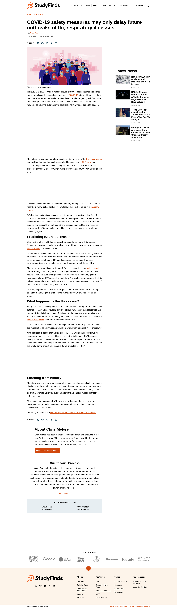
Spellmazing (119, 589)
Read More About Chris (47, 450)
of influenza (86, 162)
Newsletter (123, 5)
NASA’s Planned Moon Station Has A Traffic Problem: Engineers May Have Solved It (140, 97)
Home (29, 14)
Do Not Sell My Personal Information (140, 606)
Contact (80, 594)
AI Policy (80, 598)
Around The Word (120, 581)
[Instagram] (36, 585)
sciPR (98, 594)
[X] (49, 585)
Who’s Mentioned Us (103, 590)
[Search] (147, 5)
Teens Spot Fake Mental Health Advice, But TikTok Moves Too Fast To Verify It (140, 115)
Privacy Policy (114, 606)
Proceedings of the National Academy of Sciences (73, 412)
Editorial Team (82, 585)
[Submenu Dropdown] (114, 5)
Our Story (80, 581)
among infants (33, 248)
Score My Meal (101, 598)
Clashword (118, 585)
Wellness (85, 5)
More (111, 5)
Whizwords (118, 592)
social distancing (93, 268)
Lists (103, 5)
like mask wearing (94, 159)
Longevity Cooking (140, 587)
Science (74, 5)
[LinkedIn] (54, 585)
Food (95, 5)
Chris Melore (35, 33)
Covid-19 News (40, 14)
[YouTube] (40, 585)
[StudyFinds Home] (43, 5)
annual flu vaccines (35, 320)
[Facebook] (45, 585)
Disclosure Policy (124, 606)
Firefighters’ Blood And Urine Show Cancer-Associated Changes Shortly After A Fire (140, 132)
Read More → (65, 493)
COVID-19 (73, 95)
